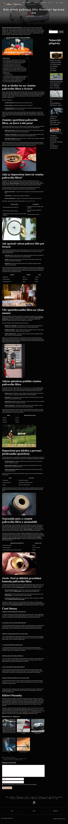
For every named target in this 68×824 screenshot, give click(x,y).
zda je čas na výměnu (37, 709)
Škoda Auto (8, 757)
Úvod (23, 2)
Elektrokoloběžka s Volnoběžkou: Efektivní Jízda (56, 102)
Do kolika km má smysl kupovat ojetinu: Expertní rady (12, 759)
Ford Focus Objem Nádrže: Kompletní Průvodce (13, 80)
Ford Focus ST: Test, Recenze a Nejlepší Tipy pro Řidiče (14, 78)
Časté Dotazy (6, 72)
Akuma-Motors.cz (13, 4)
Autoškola (28, 2)
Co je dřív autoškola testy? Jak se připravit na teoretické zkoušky (15, 758)
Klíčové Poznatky (7, 73)
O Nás (57, 2)
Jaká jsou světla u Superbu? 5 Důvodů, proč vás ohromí (55, 120)
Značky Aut (50, 2)
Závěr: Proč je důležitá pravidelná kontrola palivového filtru (15, 70)
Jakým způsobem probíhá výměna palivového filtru (13, 66)
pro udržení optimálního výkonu (34, 250)
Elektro (35, 2)
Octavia (4, 757)
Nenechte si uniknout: (9, 74)
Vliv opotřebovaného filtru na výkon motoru (12, 65)
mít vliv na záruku (11, 682)
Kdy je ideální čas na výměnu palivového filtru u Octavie (14, 59)
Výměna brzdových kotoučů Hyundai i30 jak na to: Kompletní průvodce (56, 142)
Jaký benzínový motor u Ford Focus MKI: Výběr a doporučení (16, 76)
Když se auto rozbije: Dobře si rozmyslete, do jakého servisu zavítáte (55, 65)
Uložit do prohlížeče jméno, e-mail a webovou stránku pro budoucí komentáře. (20, 784)
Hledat (50, 29)
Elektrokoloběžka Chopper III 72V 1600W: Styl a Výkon (56, 85)
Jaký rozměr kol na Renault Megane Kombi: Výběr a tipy (15, 77)
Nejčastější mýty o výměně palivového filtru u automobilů (15, 69)
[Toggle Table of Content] (26, 58)
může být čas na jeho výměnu (18, 109)
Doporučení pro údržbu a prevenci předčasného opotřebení (14, 68)
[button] (22, 5)
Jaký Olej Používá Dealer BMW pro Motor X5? (13, 81)
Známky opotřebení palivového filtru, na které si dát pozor (15, 61)
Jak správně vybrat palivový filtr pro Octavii (12, 64)
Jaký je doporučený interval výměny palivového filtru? (14, 62)
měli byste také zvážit (30, 201)
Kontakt (61, 2)
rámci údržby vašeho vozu (27, 387)
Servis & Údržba (43, 2)
